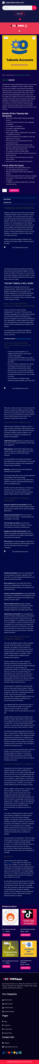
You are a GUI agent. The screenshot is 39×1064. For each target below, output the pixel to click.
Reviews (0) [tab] (7, 202)
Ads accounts (10, 75)
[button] (19, 30)
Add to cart (14, 190)
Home (3, 75)
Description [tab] (7, 199)
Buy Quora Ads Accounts (23, 338)
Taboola (9, 862)
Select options (25, 935)
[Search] (34, 8)
